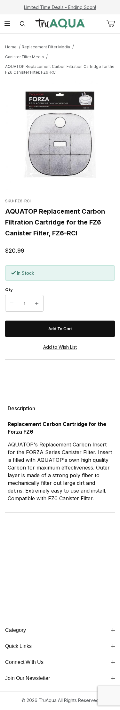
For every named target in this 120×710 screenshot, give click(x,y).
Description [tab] (21, 408)
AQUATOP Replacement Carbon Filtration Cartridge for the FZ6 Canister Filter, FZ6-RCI (60, 69)
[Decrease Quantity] (11, 303)
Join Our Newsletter (27, 678)
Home (11, 47)
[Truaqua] (60, 23)
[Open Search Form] (22, 23)
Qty (9, 289)
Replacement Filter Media (46, 47)
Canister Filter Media (24, 56)
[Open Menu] (7, 23)
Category (15, 630)
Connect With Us (24, 662)
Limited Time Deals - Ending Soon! (60, 7)
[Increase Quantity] (36, 303)
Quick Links (18, 646)
